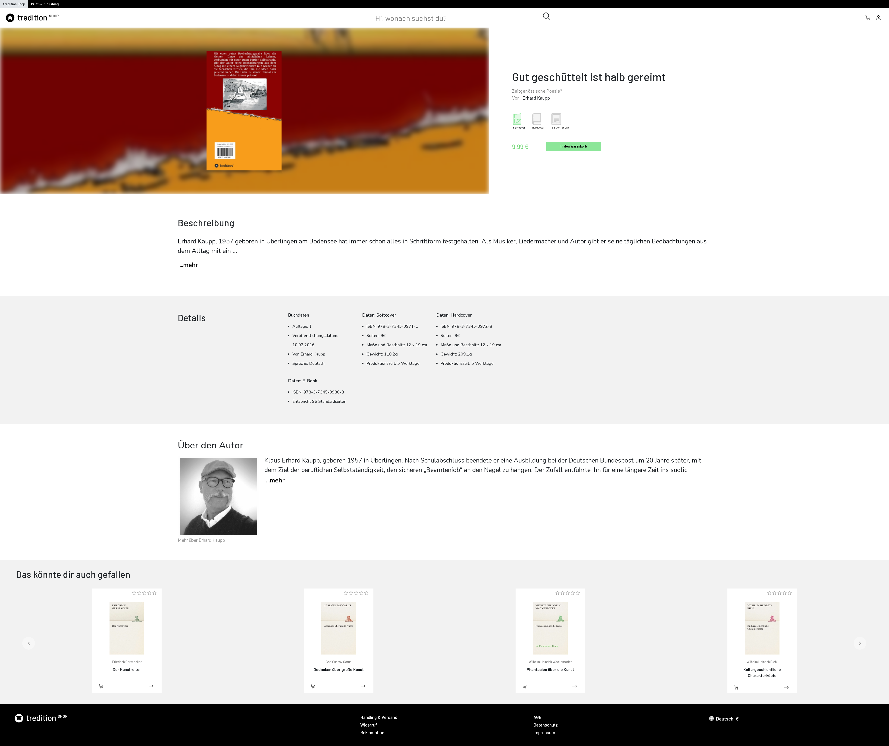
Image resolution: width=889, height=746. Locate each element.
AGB (537, 717)
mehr (275, 480)
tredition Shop (14, 4)
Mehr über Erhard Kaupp (201, 540)
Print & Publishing (45, 4)
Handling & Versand (378, 717)
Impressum (544, 732)
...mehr (189, 265)
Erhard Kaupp (536, 98)
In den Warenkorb (573, 146)
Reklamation (372, 732)
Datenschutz (545, 724)
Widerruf (368, 724)
